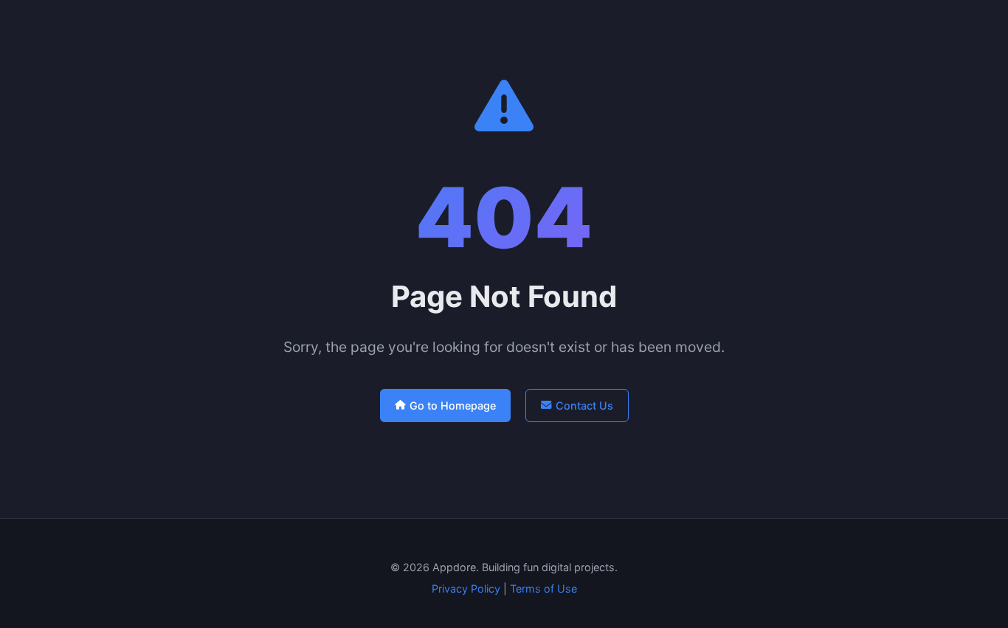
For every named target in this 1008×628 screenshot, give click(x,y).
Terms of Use (543, 588)
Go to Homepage (453, 405)
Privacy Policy (466, 588)
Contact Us (584, 405)
